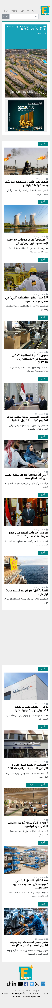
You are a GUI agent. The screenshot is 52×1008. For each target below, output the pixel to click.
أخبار (28, 11)
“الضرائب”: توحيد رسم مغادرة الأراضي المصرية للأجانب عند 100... (27, 766)
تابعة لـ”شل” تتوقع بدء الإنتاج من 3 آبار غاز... (27, 592)
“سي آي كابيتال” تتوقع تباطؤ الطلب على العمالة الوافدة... (26, 476)
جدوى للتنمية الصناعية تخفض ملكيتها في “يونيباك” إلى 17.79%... (30, 359)
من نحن (45, 993)
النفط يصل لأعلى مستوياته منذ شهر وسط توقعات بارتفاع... (26, 183)
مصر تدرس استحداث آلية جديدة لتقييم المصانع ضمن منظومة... (29, 944)
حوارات (21, 11)
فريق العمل (33, 993)
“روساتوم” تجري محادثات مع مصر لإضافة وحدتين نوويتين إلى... (27, 241)
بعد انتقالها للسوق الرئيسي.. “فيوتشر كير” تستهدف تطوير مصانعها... (30, 884)
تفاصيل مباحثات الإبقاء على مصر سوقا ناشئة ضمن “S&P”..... (28, 534)
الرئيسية (34, 11)
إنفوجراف (14, 11)
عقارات (32, 785)
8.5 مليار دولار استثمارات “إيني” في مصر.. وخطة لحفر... (26, 299)
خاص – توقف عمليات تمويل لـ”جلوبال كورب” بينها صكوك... (29, 708)
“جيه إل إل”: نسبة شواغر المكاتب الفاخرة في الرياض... (28, 824)
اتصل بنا (16, 996)
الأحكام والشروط (18, 993)
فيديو (6, 11)
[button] (25, 94)
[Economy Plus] (45, 9)
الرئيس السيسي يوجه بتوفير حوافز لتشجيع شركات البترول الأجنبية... (27, 418)
